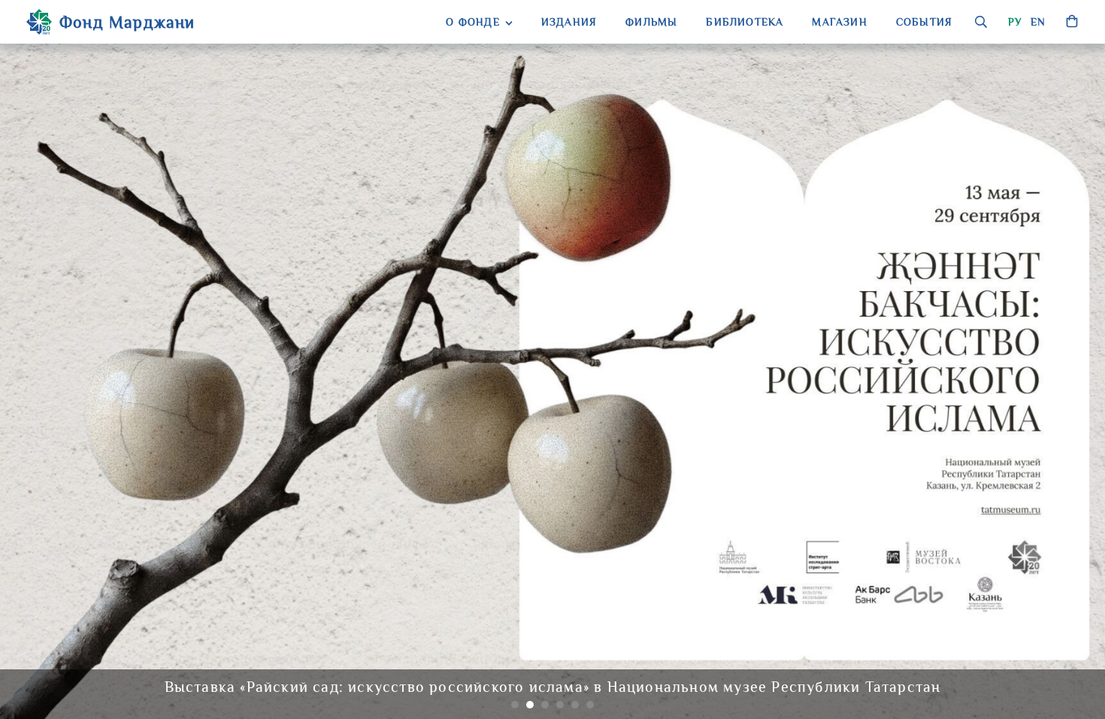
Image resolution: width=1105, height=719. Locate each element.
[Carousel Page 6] (590, 704)
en (1038, 22)
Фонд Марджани (127, 22)
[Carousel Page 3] (545, 704)
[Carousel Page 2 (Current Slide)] (530, 704)
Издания (569, 22)
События (924, 22)
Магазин (839, 22)
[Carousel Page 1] (515, 704)
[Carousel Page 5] (575, 704)
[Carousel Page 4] (560, 704)
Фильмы (651, 22)
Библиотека (744, 22)
